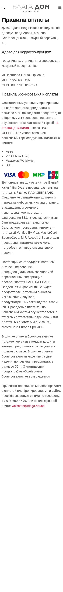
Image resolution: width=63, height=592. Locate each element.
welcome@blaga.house (28, 405)
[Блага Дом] (31, 7)
